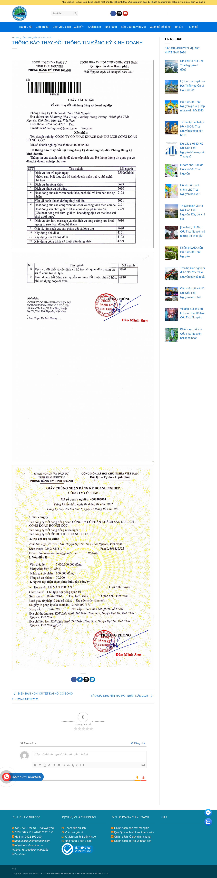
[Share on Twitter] (80, 679)
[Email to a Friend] (86, 679)
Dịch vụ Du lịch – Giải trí (67, 26)
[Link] (73, 765)
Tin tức (179, 26)
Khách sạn (94, 26)
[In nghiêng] (39, 765)
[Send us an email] (119, 13)
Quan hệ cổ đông (160, 26)
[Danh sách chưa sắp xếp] (58, 765)
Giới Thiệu (42, 26)
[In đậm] (35, 765)
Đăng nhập (140, 743)
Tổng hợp (26, 38)
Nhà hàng (111, 26)
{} (77, 765)
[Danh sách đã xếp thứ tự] (54, 765)
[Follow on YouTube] (125, 13)
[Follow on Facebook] (113, 13)
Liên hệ (193, 26)
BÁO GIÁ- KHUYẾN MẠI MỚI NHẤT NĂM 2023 (120, 695)
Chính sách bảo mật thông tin (131, 828)
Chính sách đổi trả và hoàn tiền (132, 840)
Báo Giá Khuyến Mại (133, 26)
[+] (82, 765)
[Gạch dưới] (44, 765)
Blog (14, 868)
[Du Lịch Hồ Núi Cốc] (29, 13)
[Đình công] (49, 765)
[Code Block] (68, 765)
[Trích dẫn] (63, 765)
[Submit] (75, 13)
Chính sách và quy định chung (132, 836)
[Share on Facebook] (74, 679)
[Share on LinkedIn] (92, 679)
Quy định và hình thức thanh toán (133, 832)
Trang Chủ (25, 26)
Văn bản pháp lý (42, 38)
